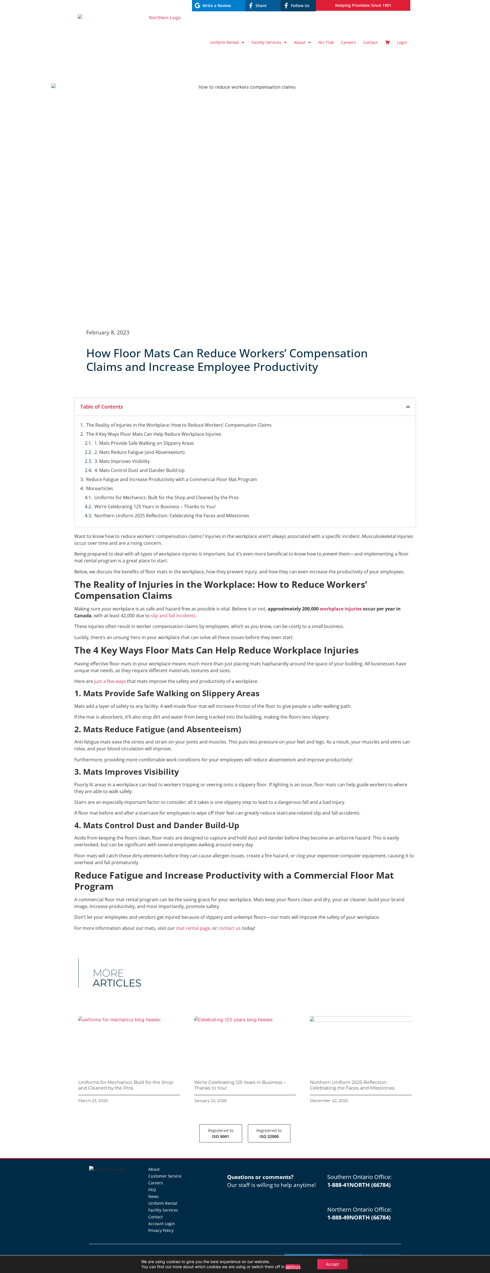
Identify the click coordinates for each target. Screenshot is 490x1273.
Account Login (161, 1223)
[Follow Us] (286, 5)
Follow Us (300, 5)
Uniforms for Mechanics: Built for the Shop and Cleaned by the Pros (166, 497)
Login (402, 42)
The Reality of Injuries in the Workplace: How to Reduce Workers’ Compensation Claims (179, 425)
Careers (348, 42)
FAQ (152, 1189)
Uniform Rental (224, 42)
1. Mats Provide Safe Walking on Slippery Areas (144, 443)
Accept (332, 1264)
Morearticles (99, 488)
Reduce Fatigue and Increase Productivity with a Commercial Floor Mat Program (171, 479)
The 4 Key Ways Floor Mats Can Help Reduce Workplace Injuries (153, 434)
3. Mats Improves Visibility (122, 461)
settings (293, 1266)
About (299, 42)
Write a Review (216, 5)
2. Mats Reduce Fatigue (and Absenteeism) (139, 452)
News (153, 1196)
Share (261, 5)
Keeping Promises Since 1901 (363, 5)
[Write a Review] (197, 5)
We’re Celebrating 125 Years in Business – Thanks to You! (155, 506)
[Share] (251, 5)
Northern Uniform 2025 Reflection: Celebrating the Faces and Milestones (171, 515)
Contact (370, 42)
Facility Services (266, 42)
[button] (408, 407)
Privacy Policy (161, 1230)
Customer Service (164, 1176)
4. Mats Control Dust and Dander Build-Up (139, 470)
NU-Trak (326, 42)
